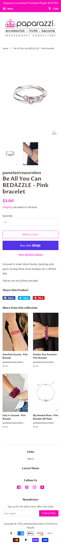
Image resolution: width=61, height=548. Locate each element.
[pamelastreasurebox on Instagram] (34, 487)
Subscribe (49, 513)
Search (30, 458)
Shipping (7, 207)
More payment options (30, 254)
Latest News (30, 468)
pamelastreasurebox (34, 523)
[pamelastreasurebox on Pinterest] (26, 487)
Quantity (7, 215)
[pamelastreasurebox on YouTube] (42, 487)
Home (5, 48)
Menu (10, 8)
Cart (55, 8)
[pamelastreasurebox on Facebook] (19, 487)
